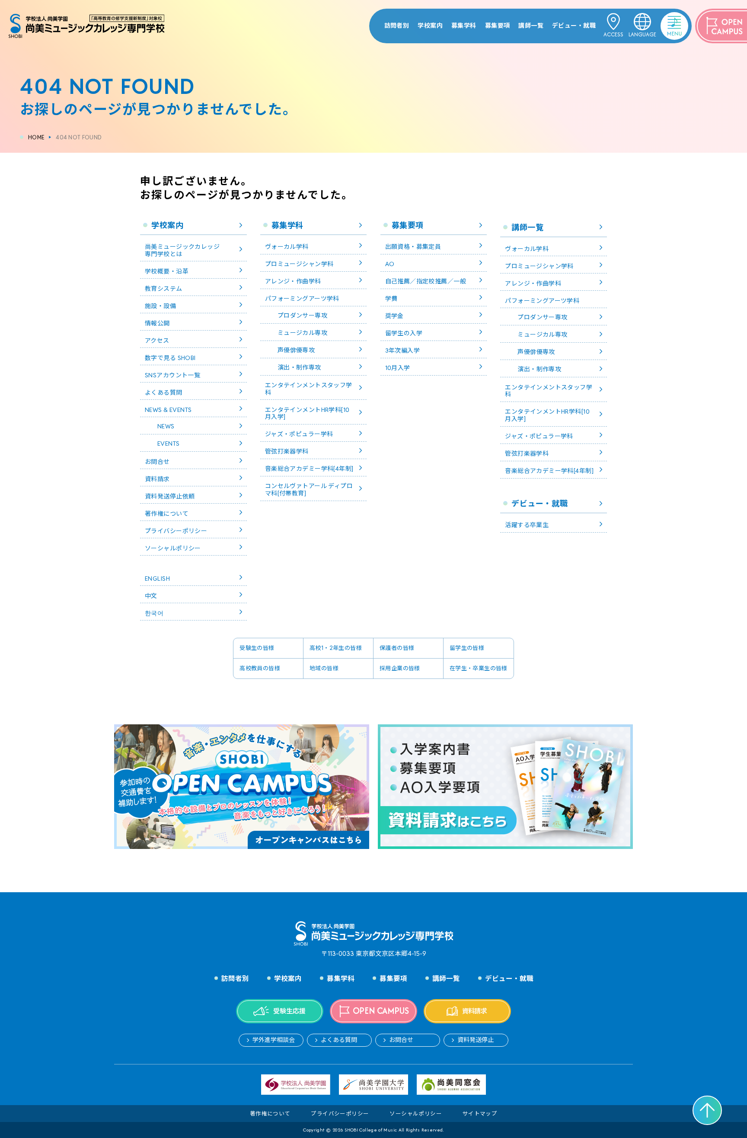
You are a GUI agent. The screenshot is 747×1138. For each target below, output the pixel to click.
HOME (36, 137)
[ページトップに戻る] (707, 1110)
